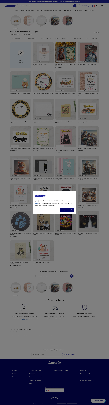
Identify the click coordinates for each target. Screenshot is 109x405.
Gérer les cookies (53, 210)
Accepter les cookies (67, 210)
